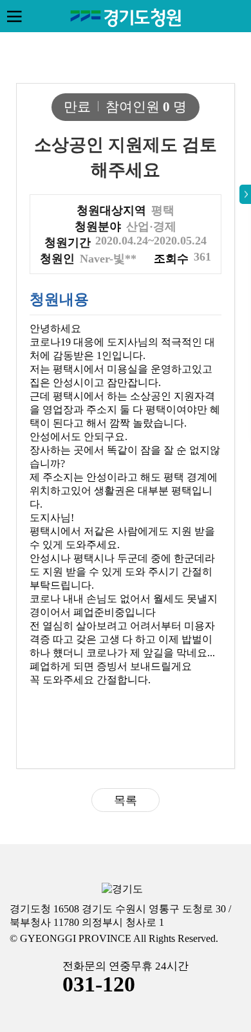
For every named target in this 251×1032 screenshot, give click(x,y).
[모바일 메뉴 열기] (14, 16)
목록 (125, 800)
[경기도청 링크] (122, 889)
